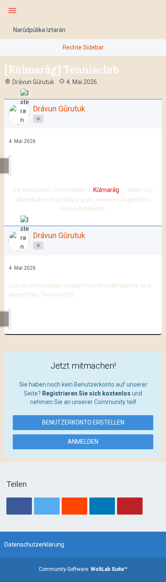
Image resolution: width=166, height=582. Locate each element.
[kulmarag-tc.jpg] (10, 165)
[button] (19, 506)
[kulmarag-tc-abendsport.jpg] (10, 318)
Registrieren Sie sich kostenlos (86, 393)
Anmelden (83, 441)
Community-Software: (83, 569)
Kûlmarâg (106, 189)
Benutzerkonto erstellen (83, 422)
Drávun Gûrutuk (33, 82)
